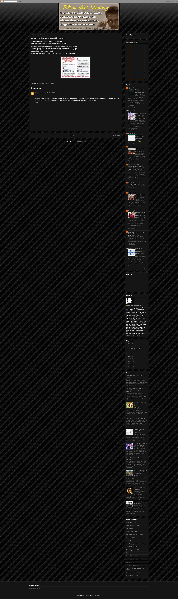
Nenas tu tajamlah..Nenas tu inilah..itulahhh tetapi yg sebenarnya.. (135, 389)
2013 (130, 353)
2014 (130, 344)
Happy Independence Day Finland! (140, 251)
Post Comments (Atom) (79, 141)
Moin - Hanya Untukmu (133, 525)
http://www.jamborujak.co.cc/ (134, 534)
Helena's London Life (135, 248)
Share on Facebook (34, 588)
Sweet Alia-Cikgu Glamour (134, 556)
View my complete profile (133, 335)
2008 (130, 366)
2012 (130, 356)
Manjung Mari (132, 211)
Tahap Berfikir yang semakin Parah (135, 349)
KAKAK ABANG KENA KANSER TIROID (140, 444)
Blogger (98, 595)
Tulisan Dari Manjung (42, 83)
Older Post (116, 135)
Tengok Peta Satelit (132, 565)
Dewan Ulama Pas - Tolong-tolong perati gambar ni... (140, 214)
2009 (130, 363)
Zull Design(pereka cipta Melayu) (136, 544)
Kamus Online (130, 562)
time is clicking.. (133, 193)
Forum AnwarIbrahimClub (133, 572)
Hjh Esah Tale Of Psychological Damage (135, 165)
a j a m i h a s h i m (134, 88)
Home (72, 135)
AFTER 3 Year (132, 184)
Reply (36, 102)
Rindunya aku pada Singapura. (136, 418)
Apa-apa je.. (132, 133)
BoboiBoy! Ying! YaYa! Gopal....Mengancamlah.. (140, 404)
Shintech (37, 92)
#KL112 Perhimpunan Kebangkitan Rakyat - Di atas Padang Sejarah (140, 473)
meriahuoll (131, 146)
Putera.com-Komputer (132, 553)
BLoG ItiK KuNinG (134, 182)
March (132, 346)
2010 (130, 361)
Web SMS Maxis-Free (132, 547)
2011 (129, 358)
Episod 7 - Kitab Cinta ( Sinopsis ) (140, 488)
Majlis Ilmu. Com (131, 522)
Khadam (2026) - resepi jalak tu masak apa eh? (139, 91)
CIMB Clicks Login (131, 531)
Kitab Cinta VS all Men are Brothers (140, 502)
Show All (145, 268)
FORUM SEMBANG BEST (134, 537)
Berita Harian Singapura (133, 559)
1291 (129, 235)
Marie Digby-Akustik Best (133, 550)
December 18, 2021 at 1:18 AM (49, 92)
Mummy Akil (129, 528)
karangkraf (129, 540)
